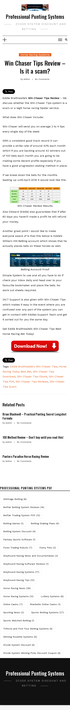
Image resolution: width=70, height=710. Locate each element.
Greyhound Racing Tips (18, 580)
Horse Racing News (17, 588)
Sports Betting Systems (47, 612)
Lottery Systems (52, 596)
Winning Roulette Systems (20, 636)
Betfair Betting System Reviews (23, 507)
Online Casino (13, 604)
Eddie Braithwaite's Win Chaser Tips (33, 366)
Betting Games (13, 523)
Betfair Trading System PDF (21, 515)
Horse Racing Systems (35, 54)
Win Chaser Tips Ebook (32, 376)
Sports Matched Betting (18, 620)
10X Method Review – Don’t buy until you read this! (33, 437)
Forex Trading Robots (17, 547)
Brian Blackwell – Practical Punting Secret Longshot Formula (34, 416)
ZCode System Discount (19, 645)
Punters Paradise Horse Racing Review (26, 456)
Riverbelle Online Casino (45, 604)
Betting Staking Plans (45, 523)
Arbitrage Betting (15, 499)
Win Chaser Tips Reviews (31, 381)
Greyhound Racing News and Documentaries (30, 555)
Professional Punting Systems (35, 16)
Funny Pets (47, 547)
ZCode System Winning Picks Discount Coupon (31, 653)
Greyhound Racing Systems (21, 572)
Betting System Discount (19, 531)
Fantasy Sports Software (19, 539)
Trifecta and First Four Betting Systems (27, 628)
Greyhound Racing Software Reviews (26, 563)
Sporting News (13, 612)
